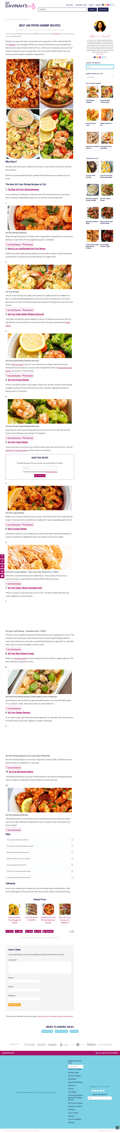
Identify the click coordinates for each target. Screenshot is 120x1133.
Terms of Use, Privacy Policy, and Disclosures (45, 1092)
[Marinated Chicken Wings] (93, 213)
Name (11, 977)
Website (11, 995)
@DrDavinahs (8, 1053)
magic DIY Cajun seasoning (16, 450)
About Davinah (93, 1086)
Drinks (71, 1089)
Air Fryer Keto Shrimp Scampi (21, 653)
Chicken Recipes (47, 1031)
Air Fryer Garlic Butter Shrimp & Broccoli (26, 314)
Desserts (72, 1085)
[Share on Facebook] (2, 561)
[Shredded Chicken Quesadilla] (107, 138)
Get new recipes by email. (40, 471)
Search (92, 9)
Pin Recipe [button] (28, 244)
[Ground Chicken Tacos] (93, 115)
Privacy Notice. (51, 471)
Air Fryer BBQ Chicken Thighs (105, 245)
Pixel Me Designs (109, 1130)
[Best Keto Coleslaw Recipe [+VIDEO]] (93, 190)
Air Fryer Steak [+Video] (90, 176)
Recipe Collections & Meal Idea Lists (48, 937)
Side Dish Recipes (75, 1082)
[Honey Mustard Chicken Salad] (107, 92)
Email (11, 986)
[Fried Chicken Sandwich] (93, 92)
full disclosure (57, 33)
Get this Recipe (14, 244)
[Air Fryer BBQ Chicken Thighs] (107, 236)
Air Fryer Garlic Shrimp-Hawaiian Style (25, 588)
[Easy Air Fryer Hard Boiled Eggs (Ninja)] (107, 167)
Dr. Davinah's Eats (21, 5)
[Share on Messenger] (2, 576)
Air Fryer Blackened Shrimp (21, 771)
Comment (13, 960)
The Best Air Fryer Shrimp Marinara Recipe (48, 920)
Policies (100, 1086)
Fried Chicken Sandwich (90, 101)
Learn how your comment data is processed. (55, 1016)
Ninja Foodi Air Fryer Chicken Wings (106, 222)
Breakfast (72, 1079)
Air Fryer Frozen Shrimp (18, 379)
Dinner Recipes (74, 1076)
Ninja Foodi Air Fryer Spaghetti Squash (14, 920)
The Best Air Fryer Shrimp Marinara (23, 189)
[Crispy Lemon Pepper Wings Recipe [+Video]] (93, 236)
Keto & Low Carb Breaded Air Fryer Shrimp (26, 248)
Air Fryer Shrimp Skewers (19, 712)
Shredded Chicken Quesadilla (106, 147)
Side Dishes (74, 1031)
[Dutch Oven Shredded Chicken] (93, 138)
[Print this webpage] (2, 571)
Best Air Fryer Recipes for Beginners (65, 920)
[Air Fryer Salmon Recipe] (107, 190)
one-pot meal (17, 364)
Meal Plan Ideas (12, 19)
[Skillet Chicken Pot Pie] (107, 115)
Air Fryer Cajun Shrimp (18, 442)
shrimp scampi (20, 658)
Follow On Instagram (108, 1053)
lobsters (12, 44)
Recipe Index (73, 1072)
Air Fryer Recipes (75, 1103)
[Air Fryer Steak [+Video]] (93, 167)
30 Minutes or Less (61, 1031)
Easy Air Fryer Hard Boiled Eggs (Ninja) (106, 176)
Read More (100, 54)
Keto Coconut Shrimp (17, 528)
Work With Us (106, 1086)
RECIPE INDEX (103, 9)
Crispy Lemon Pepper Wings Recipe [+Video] (92, 246)
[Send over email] (2, 566)
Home (7, 19)
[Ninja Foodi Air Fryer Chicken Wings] (107, 213)
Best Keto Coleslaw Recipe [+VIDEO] (92, 199)
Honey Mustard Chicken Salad (105, 101)
